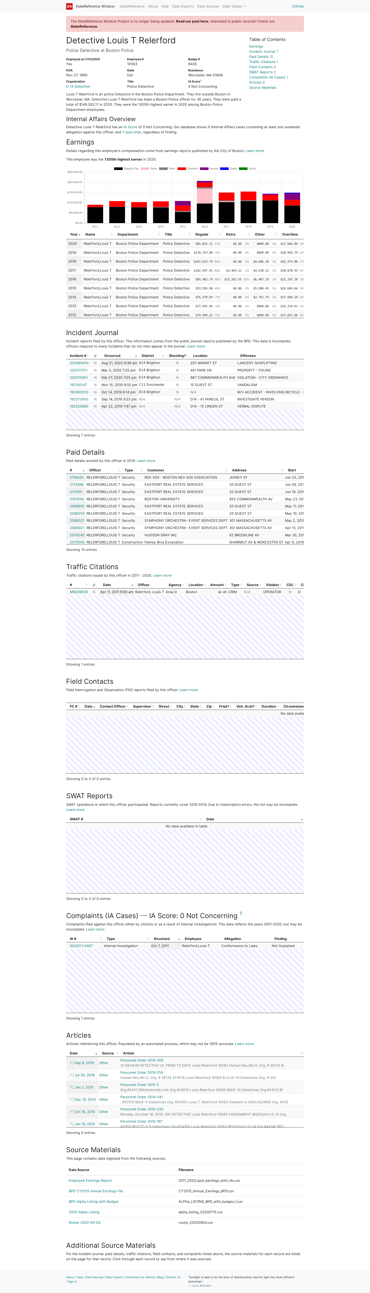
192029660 (79, 406)
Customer (155, 470)
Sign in (72, 1281)
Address (239, 470)
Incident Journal (263, 51)
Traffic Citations (263, 62)
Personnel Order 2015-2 (139, 1085)
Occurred (112, 355)
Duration (269, 706)
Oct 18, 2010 (85, 1112)
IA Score (130, 127)
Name (90, 234)
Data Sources (208, 6)
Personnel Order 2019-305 (141, 1060)
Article (128, 1053)
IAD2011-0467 (81, 946)
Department (128, 234)
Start (292, 470)
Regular (202, 234)
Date (107, 585)
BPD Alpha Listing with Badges (94, 1201)
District (148, 355)
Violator (272, 585)
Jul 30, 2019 (85, 1075)
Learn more (255, 151)
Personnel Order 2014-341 (141, 1097)
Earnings (256, 46)
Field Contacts (262, 67)
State (194, 706)
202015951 (79, 377)
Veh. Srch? (245, 706)
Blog (160, 1277)
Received (162, 939)
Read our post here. (192, 21)
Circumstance (295, 706)
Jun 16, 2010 (85, 1124)
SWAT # (76, 819)
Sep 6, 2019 (84, 1063)
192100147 (78, 385)
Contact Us (173, 1277)
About (153, 6)
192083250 (79, 392)
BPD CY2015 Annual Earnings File (96, 1191)
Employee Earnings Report (90, 1180)
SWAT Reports (262, 72)
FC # (73, 706)
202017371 (78, 370)
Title (168, 234)
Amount (217, 585)
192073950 (79, 399)
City (179, 706)
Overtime (290, 234)
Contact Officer (113, 706)
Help (165, 6)
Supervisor (142, 706)
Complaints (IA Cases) (268, 77)
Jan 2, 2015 (84, 1087)
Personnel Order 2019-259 (141, 1072)
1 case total (131, 132)
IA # (73, 939)
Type (129, 470)
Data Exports (183, 6)
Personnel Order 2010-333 (141, 1109)
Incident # (78, 355)
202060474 (79, 363)
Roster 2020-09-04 (84, 1222)
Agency (175, 585)
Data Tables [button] (232, 6)
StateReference (132, 6)
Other (260, 234)
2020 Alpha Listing (84, 1212)
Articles (257, 82)
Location (196, 585)
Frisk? (224, 706)
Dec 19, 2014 (85, 1099)
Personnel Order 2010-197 (141, 1121)
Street (164, 706)
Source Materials (262, 87)
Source (253, 585)
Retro (231, 234)
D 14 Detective (78, 86)
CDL (290, 585)
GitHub (298, 6)
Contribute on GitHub (140, 1277)
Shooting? (177, 355)
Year (74, 234)
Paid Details (261, 56)
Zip (209, 706)
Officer (95, 470)
